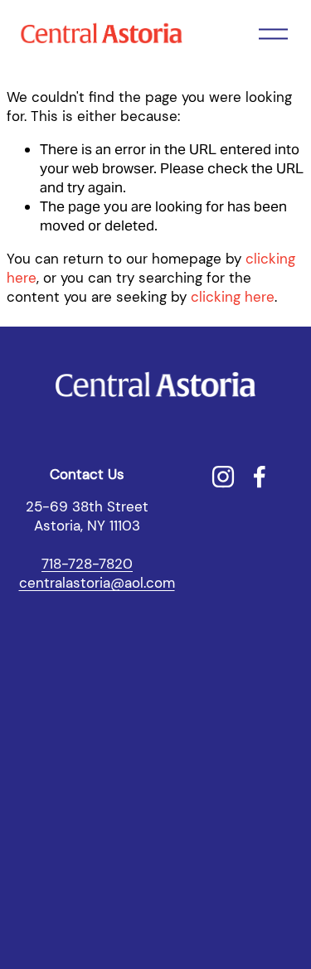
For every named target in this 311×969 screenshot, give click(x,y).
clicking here (233, 297)
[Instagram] (223, 476)
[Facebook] (259, 476)
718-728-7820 (87, 564)
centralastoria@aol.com (97, 583)
